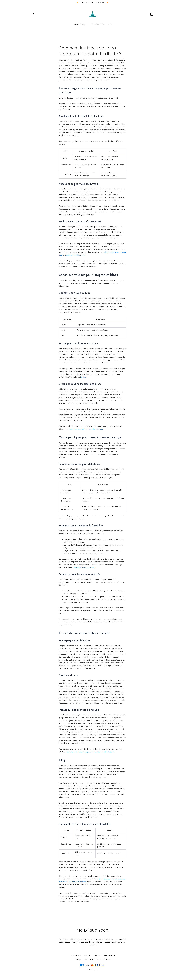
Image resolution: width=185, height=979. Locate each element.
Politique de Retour (104, 959)
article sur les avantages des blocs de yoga (86, 429)
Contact (87, 955)
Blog (110, 24)
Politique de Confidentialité (85, 959)
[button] (33, 14)
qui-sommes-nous (75, 955)
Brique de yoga (79, 24)
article (83, 377)
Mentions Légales (110, 955)
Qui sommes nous (98, 24)
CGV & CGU (97, 955)
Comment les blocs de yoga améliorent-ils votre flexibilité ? (90, 752)
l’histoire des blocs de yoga (84, 567)
